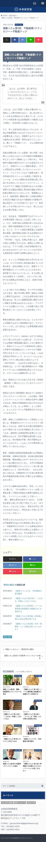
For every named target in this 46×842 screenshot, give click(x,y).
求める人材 (31, 802)
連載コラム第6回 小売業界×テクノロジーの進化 (22, 657)
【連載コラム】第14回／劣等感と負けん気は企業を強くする (28, 617)
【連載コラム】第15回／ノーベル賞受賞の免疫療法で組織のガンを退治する (28, 608)
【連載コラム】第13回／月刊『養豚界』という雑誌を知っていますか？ (28, 626)
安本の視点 (9, 584)
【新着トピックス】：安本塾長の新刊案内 (28, 592)
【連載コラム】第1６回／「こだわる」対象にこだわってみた (29, 599)
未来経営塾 (15, 838)
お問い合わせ (34, 3)
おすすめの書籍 (7, 802)
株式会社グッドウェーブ (12, 818)
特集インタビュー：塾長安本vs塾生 (19, 649)
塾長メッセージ (19, 802)
